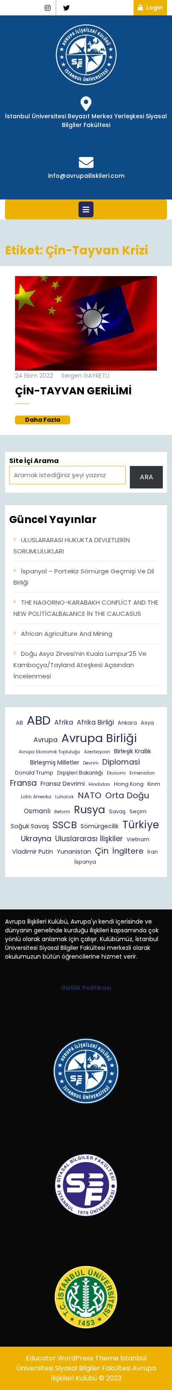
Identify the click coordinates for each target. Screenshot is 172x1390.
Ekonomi (116, 773)
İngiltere (128, 851)
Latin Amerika (36, 797)
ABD (39, 720)
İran (152, 851)
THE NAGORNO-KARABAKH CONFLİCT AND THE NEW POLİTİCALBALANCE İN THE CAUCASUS (85, 608)
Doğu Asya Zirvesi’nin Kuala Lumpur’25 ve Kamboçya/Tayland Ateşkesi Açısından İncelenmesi (80, 664)
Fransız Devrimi (62, 784)
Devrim (91, 763)
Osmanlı (37, 811)
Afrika (63, 722)
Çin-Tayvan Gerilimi (73, 391)
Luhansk (64, 797)
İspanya (85, 861)
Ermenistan (142, 773)
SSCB (65, 825)
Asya (147, 722)
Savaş (117, 811)
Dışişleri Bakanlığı (80, 772)
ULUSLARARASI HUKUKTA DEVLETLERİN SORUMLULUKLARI (71, 546)
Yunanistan (74, 851)
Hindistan (99, 784)
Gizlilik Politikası (86, 988)
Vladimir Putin (32, 851)
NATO (89, 795)
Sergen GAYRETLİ (85, 375)
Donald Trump (34, 772)
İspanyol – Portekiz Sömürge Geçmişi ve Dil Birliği (83, 577)
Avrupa (45, 740)
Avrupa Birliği (99, 738)
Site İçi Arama (34, 461)
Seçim (138, 811)
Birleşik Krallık (132, 751)
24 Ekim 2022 (34, 375)
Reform (62, 812)
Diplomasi (121, 761)
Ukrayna (36, 838)
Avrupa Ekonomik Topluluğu (49, 752)
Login (156, 7)
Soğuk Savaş (30, 826)
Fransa (23, 783)
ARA (146, 477)
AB (19, 722)
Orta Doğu (127, 795)
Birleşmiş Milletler (54, 762)
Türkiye (140, 824)
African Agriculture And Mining (66, 633)
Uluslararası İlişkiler (89, 839)
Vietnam (137, 839)
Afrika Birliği (95, 722)
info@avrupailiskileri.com (86, 176)
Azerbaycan (97, 752)
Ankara (127, 722)
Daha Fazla (47, 420)
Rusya (89, 809)
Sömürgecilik (100, 826)
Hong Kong (129, 783)
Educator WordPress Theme (72, 1358)
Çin (102, 851)
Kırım (153, 783)
